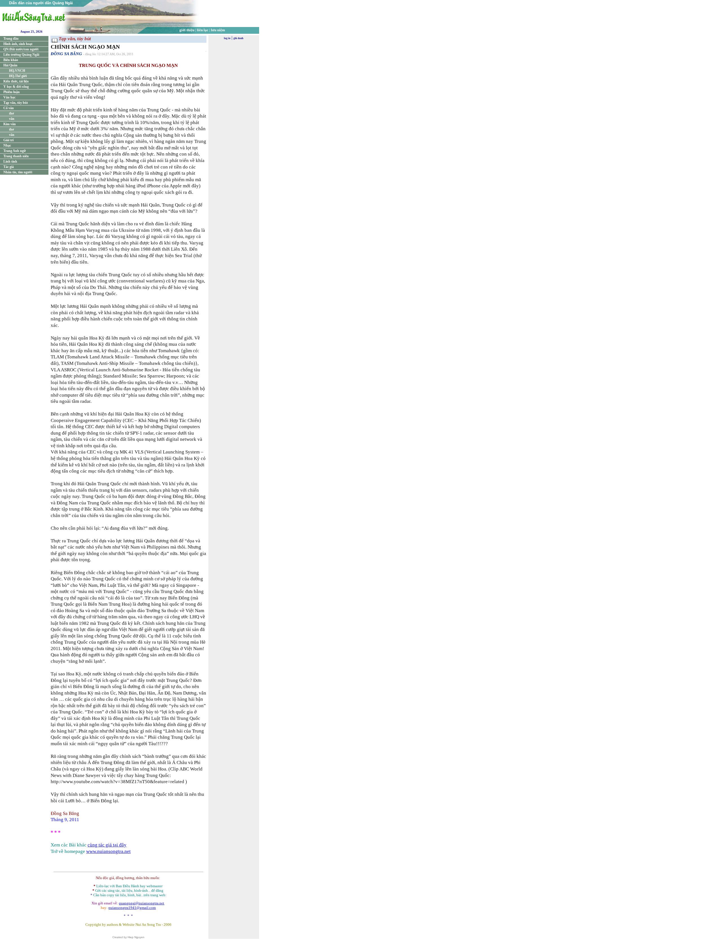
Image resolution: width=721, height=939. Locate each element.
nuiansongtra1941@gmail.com (132, 908)
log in (227, 38)
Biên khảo (10, 60)
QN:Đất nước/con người (20, 49)
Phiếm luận (11, 92)
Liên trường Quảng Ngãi (21, 55)
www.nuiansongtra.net (108, 851)
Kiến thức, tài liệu (16, 81)
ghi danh (238, 38)
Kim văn (9, 124)
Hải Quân (10, 65)
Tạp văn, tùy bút (15, 103)
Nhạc (7, 145)
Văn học (9, 97)
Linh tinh (10, 161)
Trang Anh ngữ (14, 151)
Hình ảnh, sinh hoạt (17, 44)
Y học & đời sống (16, 87)
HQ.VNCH (17, 71)
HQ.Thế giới (18, 76)
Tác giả (8, 167)
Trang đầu (11, 39)
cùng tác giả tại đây (107, 845)
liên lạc (202, 30)
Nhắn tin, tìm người (17, 172)
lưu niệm (218, 30)
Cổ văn (8, 108)
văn (11, 119)
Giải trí (8, 140)
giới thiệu (186, 30)
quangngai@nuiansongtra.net (141, 903)
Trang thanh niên (16, 156)
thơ (11, 113)
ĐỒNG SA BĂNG (66, 53)
